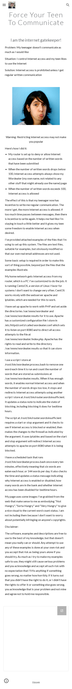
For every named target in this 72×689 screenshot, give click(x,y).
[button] (4, 5)
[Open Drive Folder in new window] (61, 610)
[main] (36, 18)
